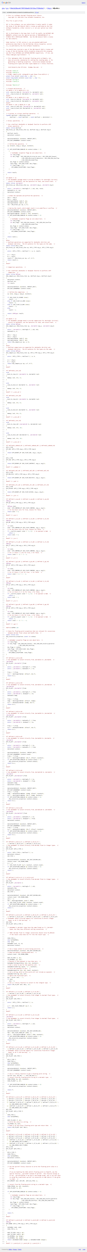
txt (80, 1249)
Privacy (15, 1249)
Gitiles (10, 1249)
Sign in (83, 2)
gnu (3, 8)
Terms (19, 1249)
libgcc (49, 8)
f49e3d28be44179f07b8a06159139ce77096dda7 (27, 8)
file (36, 12)
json (84, 1249)
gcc (7, 8)
